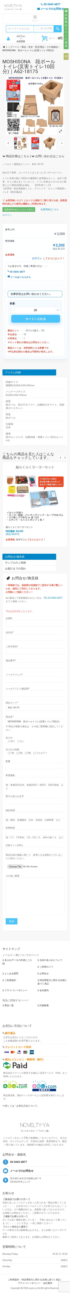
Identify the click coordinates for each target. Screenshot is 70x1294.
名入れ (9, 737)
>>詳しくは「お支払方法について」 (20, 1105)
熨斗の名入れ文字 (15, 796)
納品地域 (10, 810)
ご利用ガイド (46, 966)
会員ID (9, 618)
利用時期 (10, 827)
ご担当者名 (12, 646)
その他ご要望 (12, 876)
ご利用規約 (10, 980)
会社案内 (44, 990)
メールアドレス (14, 674)
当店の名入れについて (51, 960)
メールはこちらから (20, 277)
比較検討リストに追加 (66, 30)
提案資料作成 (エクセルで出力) (19, 209)
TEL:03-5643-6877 (53, 598)
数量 (8, 761)
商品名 (10, 716)
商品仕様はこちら (17, 156)
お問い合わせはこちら (49, 156)
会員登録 (21, 41)
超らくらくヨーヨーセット (19, 527)
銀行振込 (10, 1033)
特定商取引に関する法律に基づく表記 (41, 1279)
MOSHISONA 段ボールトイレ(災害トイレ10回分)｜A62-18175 (28, 66)
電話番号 (11, 660)
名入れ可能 (46, 28)
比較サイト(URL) (14, 845)
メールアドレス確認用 (18, 688)
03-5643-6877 (17, 271)
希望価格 (10, 775)
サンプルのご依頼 (15, 562)
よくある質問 (11, 973)
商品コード (12, 702)
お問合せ (44, 973)
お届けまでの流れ (15, 568)
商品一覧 (9, 1005)
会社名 (10, 632)
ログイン (21, 36)
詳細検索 (44, 1005)
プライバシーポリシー (16, 990)
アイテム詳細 (13, 372)
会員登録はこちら (50, 209)
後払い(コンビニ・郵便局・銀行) (24, 1059)
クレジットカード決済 (18, 1047)
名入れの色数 (12, 749)
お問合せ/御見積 (14, 556)
